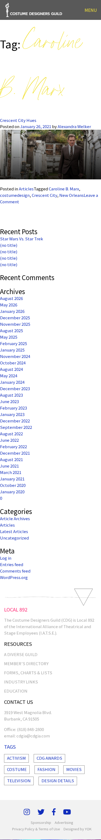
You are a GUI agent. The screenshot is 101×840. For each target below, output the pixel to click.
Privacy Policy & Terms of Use (36, 828)
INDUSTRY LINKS (21, 682)
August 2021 (11, 459)
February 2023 (13, 408)
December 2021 (15, 453)
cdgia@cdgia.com (33, 735)
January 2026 (12, 311)
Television (19, 780)
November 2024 (15, 356)
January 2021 (12, 478)
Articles (26, 188)
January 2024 (12, 382)
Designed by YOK (78, 828)
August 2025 (11, 330)
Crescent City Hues (18, 120)
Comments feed (15, 571)
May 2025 (8, 337)
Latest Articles (14, 531)
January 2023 (12, 414)
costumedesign (15, 195)
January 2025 (12, 350)
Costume (17, 769)
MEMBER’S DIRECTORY (26, 663)
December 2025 (15, 317)
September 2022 (16, 427)
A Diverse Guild (20, 654)
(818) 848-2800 (30, 729)
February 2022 (13, 446)
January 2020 (12, 491)
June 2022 (9, 440)
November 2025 (15, 324)
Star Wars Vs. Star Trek (21, 238)
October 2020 (13, 485)
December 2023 (15, 388)
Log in (5, 558)
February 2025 (13, 343)
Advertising (64, 822)
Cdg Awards (49, 758)
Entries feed (11, 564)
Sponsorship (41, 822)
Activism (16, 758)
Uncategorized (14, 538)
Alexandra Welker (74, 126)
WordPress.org (14, 577)
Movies (74, 769)
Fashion (46, 769)
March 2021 (10, 472)
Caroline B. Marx (64, 188)
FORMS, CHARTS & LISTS (28, 672)
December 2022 (15, 420)
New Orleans (71, 195)
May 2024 (8, 375)
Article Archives (15, 518)
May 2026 (8, 304)
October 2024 (13, 362)
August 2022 (11, 433)
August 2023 (11, 395)
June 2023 (9, 401)
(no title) (8, 245)
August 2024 (11, 369)
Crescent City (44, 195)
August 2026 (11, 298)
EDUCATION (15, 691)
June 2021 (9, 466)
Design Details (57, 780)
